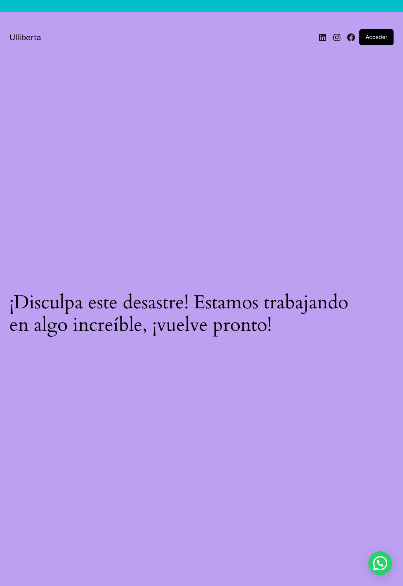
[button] (380, 563)
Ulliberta (25, 37)
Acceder (376, 36)
